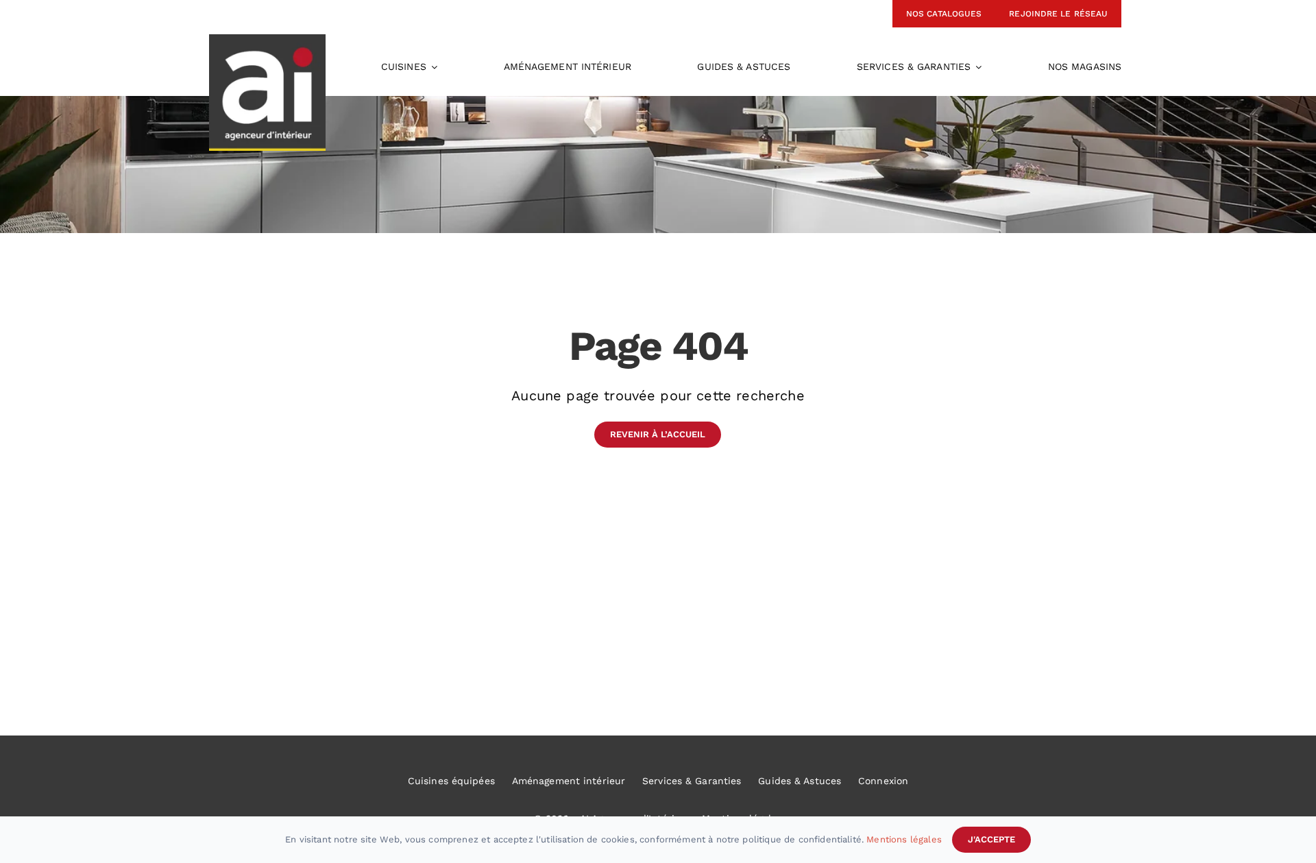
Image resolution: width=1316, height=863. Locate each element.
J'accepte (991, 839)
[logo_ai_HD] (267, 41)
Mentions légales (904, 839)
